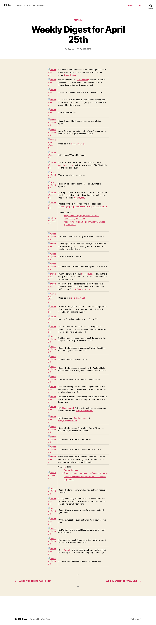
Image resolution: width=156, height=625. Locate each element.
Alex (72, 49)
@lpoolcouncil (67, 408)
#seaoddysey (64, 206)
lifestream (78, 20)
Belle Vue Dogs (78, 144)
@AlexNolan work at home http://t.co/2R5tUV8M (85, 473)
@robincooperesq (66, 165)
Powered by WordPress (40, 619)
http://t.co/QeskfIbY (81, 289)
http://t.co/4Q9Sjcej (79, 206)
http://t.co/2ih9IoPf (84, 411)
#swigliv (67, 550)
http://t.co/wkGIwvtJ (67, 421)
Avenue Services (71, 470)
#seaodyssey (79, 198)
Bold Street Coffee (79, 298)
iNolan (7, 5)
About (130, 5)
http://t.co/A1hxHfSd (98, 206)
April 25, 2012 (85, 49)
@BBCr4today (83, 80)
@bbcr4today (70, 75)
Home (138, 5)
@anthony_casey (81, 418)
